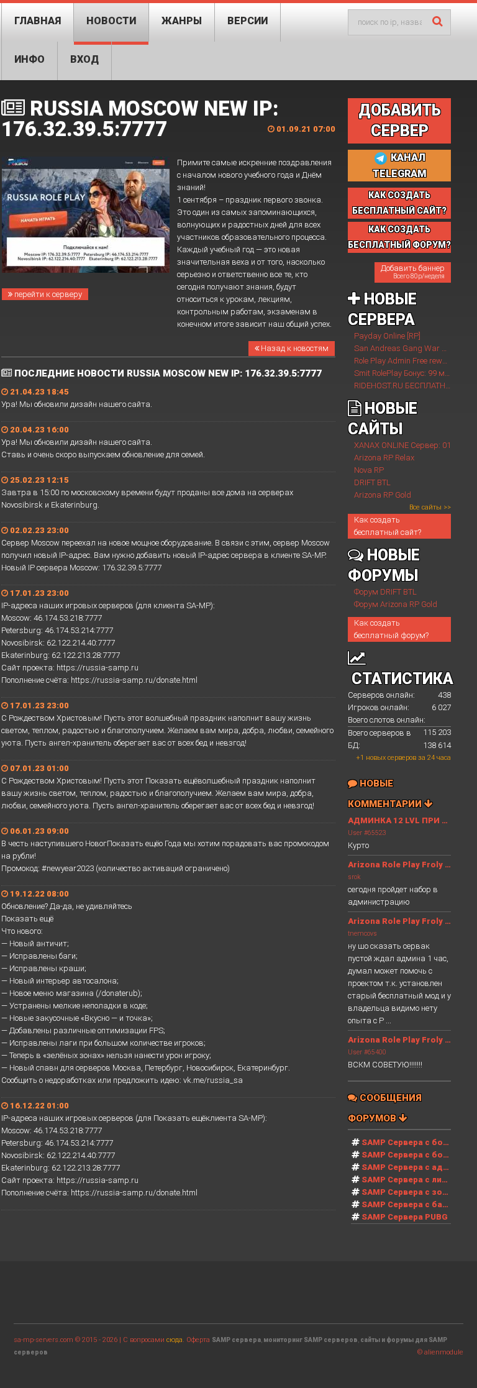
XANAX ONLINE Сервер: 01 (402, 445)
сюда (174, 1340)
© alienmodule (440, 1352)
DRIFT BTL (372, 482)
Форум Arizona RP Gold (395, 604)
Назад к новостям (294, 348)
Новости (111, 21)
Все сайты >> (430, 507)
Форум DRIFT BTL (385, 591)
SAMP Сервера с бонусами (417, 1154)
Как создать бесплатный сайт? (387, 526)
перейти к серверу (47, 294)
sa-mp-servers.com (43, 1340)
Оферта (198, 1340)
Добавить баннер (413, 271)
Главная (37, 21)
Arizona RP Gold (382, 495)
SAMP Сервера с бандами (415, 1204)
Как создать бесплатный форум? (391, 629)
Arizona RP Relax (384, 457)
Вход (84, 59)
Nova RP (369, 470)
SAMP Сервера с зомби (410, 1192)
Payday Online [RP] (387, 335)
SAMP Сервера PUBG (404, 1216)
